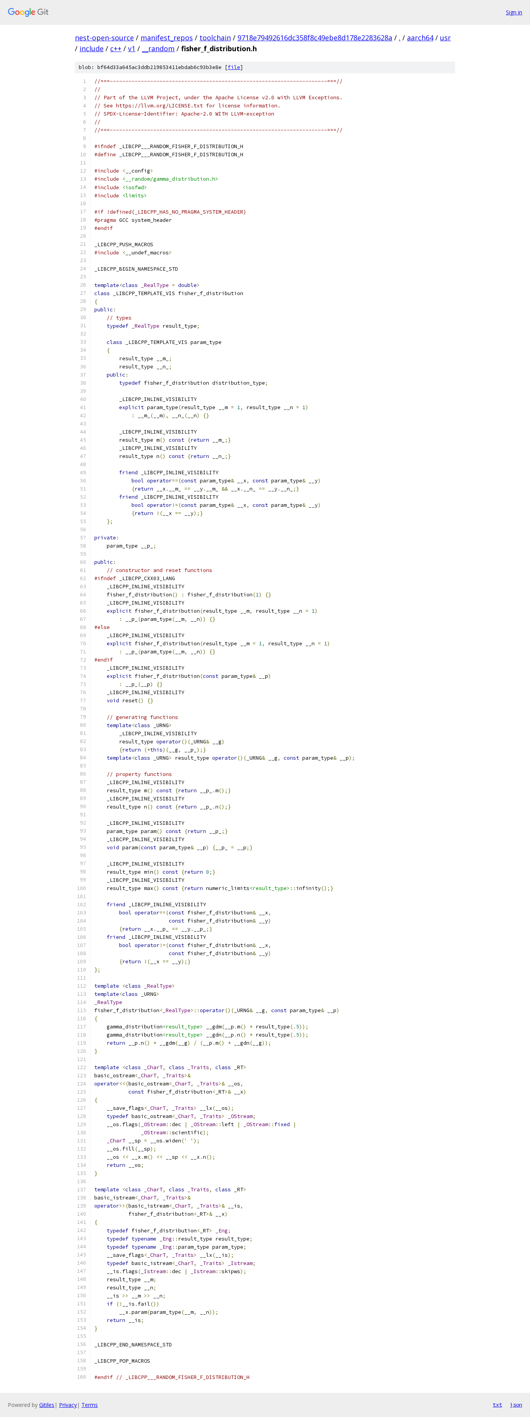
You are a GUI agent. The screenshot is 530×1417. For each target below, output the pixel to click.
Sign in (514, 12)
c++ (115, 48)
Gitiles (46, 1404)
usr (445, 37)
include (92, 48)
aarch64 (420, 37)
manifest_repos (166, 37)
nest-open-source (104, 37)
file (234, 67)
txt (497, 1404)
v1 (131, 48)
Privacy (68, 1404)
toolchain (215, 37)
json (516, 1404)
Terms (89, 1404)
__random (158, 48)
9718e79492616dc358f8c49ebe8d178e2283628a (314, 37)
